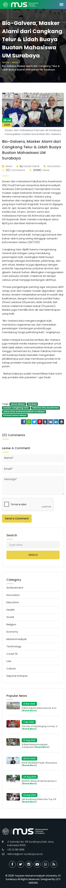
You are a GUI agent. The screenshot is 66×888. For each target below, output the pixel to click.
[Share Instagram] (29, 864)
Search (33, 555)
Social (10, 617)
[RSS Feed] (53, 864)
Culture (11, 668)
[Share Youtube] (37, 864)
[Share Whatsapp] (45, 864)
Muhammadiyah (16, 639)
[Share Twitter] (20, 864)
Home (5, 62)
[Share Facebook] (12, 864)
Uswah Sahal (29, 166)
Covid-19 (11, 654)
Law (8, 661)
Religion (11, 624)
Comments (15, 170)
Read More (29, 710)
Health (10, 609)
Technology (13, 646)
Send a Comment (17, 518)
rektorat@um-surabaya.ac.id (24, 854)
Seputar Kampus (17, 676)
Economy (12, 631)
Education (12, 602)
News (15, 62)
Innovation (54, 166)
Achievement (14, 587)
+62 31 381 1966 (15, 849)
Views (41, 170)
